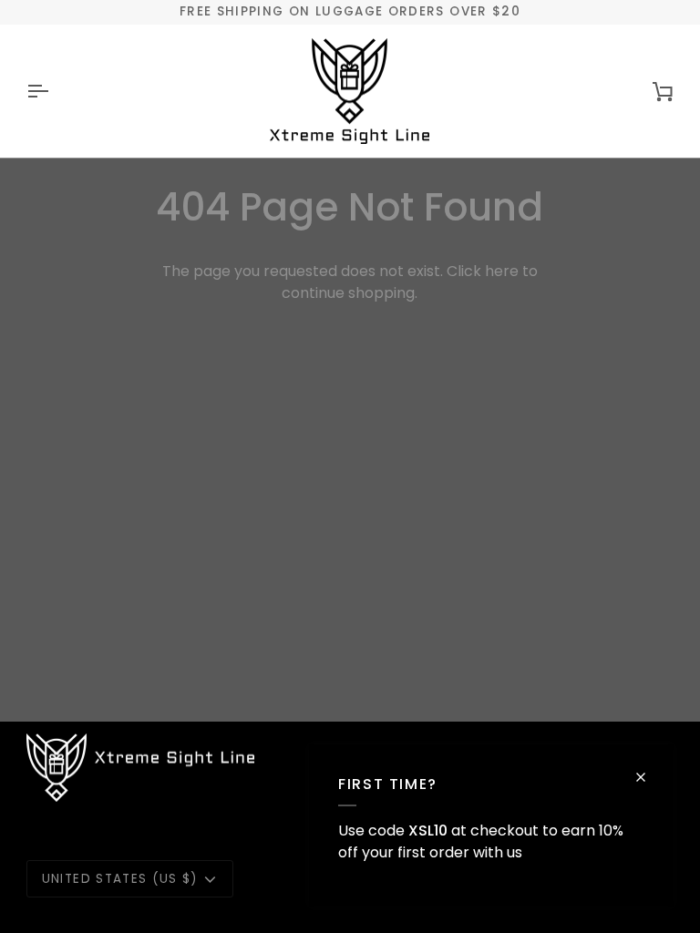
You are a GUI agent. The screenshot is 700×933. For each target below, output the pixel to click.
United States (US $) (120, 878)
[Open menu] (53, 92)
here (502, 271)
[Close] (648, 777)
